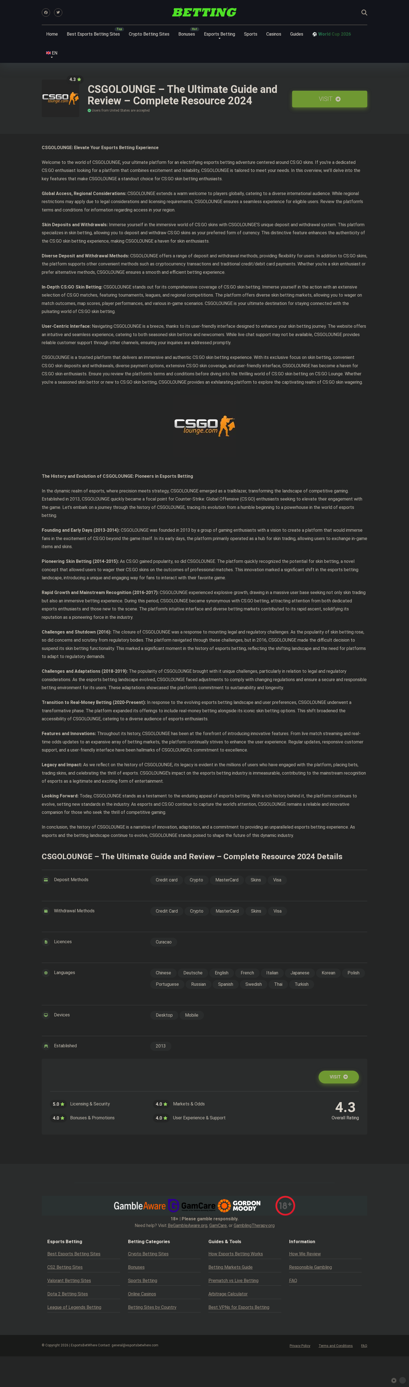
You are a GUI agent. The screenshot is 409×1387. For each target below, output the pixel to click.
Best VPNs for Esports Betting (238, 1307)
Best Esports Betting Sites (93, 34)
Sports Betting (142, 1280)
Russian (198, 984)
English (221, 972)
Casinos (273, 34)
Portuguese (167, 984)
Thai (278, 984)
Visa (277, 880)
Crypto (196, 880)
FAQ (293, 1280)
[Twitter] (58, 12)
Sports (250, 34)
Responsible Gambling (310, 1267)
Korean (328, 972)
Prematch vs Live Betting (233, 1280)
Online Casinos (142, 1294)
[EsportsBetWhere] (204, 12)
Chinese (163, 972)
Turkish (302, 984)
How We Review (305, 1254)
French (247, 972)
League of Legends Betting (74, 1307)
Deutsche (193, 972)
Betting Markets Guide (230, 1267)
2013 (161, 1046)
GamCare (218, 1225)
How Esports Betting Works (235, 1254)
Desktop (164, 1015)
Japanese (299, 972)
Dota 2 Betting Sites (67, 1294)
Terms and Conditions (336, 1346)
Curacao (164, 942)
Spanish (225, 984)
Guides (296, 34)
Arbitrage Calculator (228, 1294)
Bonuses (186, 34)
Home (52, 34)
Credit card (167, 880)
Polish (353, 972)
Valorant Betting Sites (69, 1280)
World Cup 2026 (334, 34)
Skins (256, 880)
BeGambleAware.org (187, 1225)
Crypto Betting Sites (149, 34)
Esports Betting (219, 34)
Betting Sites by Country (152, 1307)
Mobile (191, 1015)
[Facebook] (46, 12)
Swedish (253, 984)
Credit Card (167, 911)
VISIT (326, 98)
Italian (272, 972)
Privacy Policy (300, 1346)
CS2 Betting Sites (65, 1267)
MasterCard (226, 880)
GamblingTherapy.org (254, 1225)
